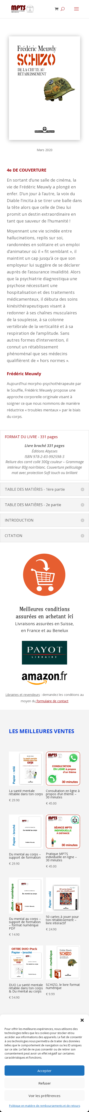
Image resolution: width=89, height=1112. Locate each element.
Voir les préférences (44, 1095)
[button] (82, 1020)
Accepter (44, 1070)
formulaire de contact (52, 701)
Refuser (44, 1083)
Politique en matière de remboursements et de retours (44, 1106)
